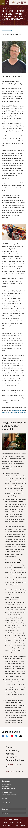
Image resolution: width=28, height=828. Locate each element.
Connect (5, 813)
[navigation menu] (2, 2)
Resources (5, 809)
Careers (19, 822)
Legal (23, 825)
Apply (17, 825)
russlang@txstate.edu (18, 410)
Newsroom (5, 8)
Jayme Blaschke (10, 764)
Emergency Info (8, 825)
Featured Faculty (7, 30)
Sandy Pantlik (10, 771)
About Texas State (9, 822)
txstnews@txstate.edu (10, 794)
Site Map (4, 798)
